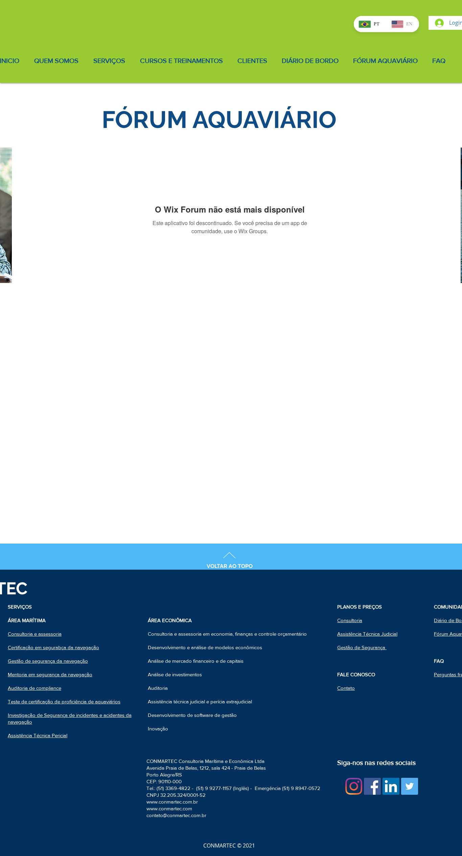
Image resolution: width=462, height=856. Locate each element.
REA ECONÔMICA (171, 620)
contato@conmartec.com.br (176, 815)
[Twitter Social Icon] (409, 786)
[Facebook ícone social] (372, 786)
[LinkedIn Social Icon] (391, 786)
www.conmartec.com (169, 808)
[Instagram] (353, 786)
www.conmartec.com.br (172, 802)
